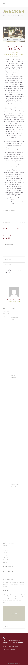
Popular (13, 210)
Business (8, 582)
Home (4, 15)
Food (4, 553)
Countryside (6, 210)
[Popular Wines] (6, 485)
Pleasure (5, 584)
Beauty (5, 548)
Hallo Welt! (6, 311)
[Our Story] (6, 377)
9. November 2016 (14, 52)
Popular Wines (15, 484)
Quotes (5, 557)
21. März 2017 (14, 319)
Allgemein (5, 546)
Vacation (21, 584)
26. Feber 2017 (14, 377)
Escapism (21, 582)
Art (4, 582)
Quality (16, 584)
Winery (5, 586)
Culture (9, 15)
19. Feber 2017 (14, 486)
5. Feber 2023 (6, 313)
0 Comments (19, 54)
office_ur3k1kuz (10, 54)
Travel (4, 560)
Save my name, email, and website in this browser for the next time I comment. (12, 271)
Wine (4, 562)
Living (4, 555)
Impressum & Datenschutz (14, 663)
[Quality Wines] (6, 319)
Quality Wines (14, 317)
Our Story (13, 375)
